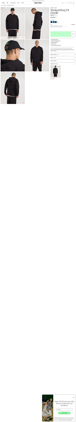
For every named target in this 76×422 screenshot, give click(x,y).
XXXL (66, 26)
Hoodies (5, 5)
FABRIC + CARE (53, 57)
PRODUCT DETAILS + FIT (54, 54)
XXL (63, 26)
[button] (67, 2)
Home (2, 5)
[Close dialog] (74, 396)
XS (51, 26)
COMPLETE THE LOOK (54, 63)
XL (60, 26)
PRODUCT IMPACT (53, 60)
